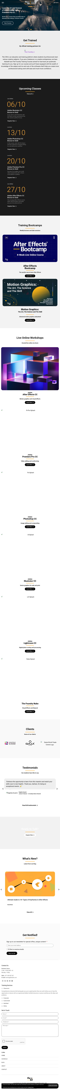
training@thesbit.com (11, 977)
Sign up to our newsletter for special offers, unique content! (26, 942)
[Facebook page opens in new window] (3, 981)
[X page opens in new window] (5, 981)
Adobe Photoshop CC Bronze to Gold (15, 140)
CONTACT (4, 1069)
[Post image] (30, 884)
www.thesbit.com (17, 1083)
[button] (25, 29)
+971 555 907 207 (9, 975)
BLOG (3, 1062)
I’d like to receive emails (16, 949)
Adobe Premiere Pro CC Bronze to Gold (15, 168)
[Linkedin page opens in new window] (7, 981)
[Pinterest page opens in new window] (10, 981)
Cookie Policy (31, 1087)
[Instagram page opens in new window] (12, 981)
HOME (3, 1055)
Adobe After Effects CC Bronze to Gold (15, 196)
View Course (7, 23)
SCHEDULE (5, 1059)
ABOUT (3, 1066)
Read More (10, 904)
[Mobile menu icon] (3, 3)
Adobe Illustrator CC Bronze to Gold (14, 111)
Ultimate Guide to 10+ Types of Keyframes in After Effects (27, 900)
